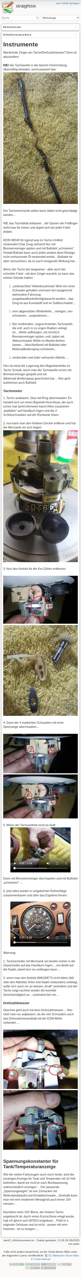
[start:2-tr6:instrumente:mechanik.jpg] (40, 496)
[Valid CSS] (32, 1267)
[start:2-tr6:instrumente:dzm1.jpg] (40, 1059)
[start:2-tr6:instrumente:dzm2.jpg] (40, 1119)
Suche (38, 17)
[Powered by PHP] (48, 1264)
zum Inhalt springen (67, 3)
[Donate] (32, 1264)
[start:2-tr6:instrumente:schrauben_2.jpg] (40, 796)
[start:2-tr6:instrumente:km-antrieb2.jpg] (40, 670)
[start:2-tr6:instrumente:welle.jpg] (40, 137)
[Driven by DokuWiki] (48, 1267)
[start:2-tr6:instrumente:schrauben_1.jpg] (40, 753)
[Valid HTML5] (64, 1264)
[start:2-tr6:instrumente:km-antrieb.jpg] (40, 599)
